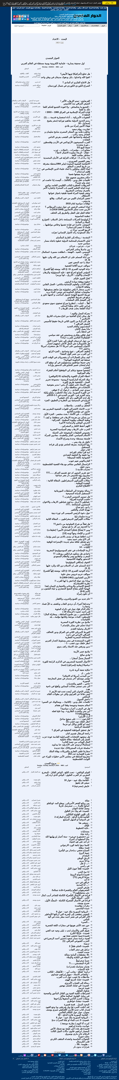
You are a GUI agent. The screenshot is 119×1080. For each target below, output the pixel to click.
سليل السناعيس (35, 232)
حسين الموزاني (35, 640)
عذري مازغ (37, 432)
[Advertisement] (59, 49)
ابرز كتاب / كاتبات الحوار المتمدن (108, 1070)
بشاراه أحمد (36, 529)
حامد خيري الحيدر (35, 669)
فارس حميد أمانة (35, 351)
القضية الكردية (24, 340)
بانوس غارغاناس (35, 357)
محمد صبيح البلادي (34, 362)
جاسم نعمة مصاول (34, 874)
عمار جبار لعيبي (35, 419)
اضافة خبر (35, 1063)
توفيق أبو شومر (35, 353)
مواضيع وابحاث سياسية (22, 85)
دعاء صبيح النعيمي (34, 951)
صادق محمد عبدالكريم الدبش (36, 174)
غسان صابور (36, 160)
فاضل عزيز (37, 198)
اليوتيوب (85, 1056)
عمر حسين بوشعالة (37, 559)
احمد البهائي (36, 496)
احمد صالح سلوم (35, 935)
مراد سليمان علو (35, 982)
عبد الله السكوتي (35, 723)
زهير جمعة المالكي (34, 699)
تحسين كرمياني (35, 785)
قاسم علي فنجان (35, 460)
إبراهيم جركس (36, 268)
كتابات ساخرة (25, 245)
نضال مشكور (36, 1036)
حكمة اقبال (37, 654)
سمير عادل (37, 422)
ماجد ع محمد (36, 855)
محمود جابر (37, 147)
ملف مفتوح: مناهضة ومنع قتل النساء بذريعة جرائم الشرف (21, 595)
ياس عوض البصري (34, 916)
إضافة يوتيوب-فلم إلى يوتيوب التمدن (28, 1064)
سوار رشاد (37, 678)
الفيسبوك (99, 1056)
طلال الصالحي (36, 303)
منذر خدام (37, 229)
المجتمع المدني (24, 397)
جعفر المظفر (36, 249)
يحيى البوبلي (36, 1033)
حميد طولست (36, 637)
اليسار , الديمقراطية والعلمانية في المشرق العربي (22, 465)
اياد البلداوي (36, 871)
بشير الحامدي (36, 106)
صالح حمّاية (37, 425)
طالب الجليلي (36, 927)
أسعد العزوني (36, 142)
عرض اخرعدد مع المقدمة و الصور (108, 1064)
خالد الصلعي (36, 177)
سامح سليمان (36, 131)
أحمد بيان (37, 708)
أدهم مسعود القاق (35, 392)
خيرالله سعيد (36, 475)
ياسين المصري (36, 237)
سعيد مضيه (37, 608)
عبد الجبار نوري (35, 718)
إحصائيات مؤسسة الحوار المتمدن (108, 1067)
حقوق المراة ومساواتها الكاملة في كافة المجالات (21, 126)
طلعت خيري (36, 120)
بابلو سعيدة (37, 779)
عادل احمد (37, 457)
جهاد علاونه (37, 493)
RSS (78, 1056)
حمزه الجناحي (36, 77)
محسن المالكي (36, 256)
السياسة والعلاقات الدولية (21, 149)
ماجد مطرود (36, 490)
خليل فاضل (37, 661)
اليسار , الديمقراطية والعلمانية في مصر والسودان (23, 600)
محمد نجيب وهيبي (35, 251)
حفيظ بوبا (37, 833)
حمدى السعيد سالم (34, 370)
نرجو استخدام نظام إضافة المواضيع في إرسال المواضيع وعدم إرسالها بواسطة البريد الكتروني (91, 1078)
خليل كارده (37, 683)
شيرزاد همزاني (36, 800)
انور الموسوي (36, 553)
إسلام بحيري (36, 533)
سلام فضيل (37, 136)
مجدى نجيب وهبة (35, 501)
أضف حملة (35, 1069)
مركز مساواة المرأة (85, 1063)
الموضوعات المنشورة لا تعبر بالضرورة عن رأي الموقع (102, 1076)
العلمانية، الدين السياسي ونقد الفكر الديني (22, 121)
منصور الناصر (36, 603)
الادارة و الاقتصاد (24, 77)
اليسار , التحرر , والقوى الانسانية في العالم (22, 357)
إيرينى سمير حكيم (35, 1006)
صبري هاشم (36, 960)
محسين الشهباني (35, 192)
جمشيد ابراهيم (36, 331)
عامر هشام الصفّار (35, 882)
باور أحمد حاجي (35, 726)
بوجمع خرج (37, 550)
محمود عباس (36, 340)
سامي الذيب (36, 375)
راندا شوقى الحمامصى (37, 586)
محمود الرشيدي (35, 1046)
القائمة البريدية (60, 1069)
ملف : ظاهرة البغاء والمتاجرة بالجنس (23, 193)
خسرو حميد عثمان (35, 938)
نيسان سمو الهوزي (34, 580)
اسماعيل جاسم (35, 389)
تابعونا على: (108, 1056)
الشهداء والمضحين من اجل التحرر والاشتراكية (21, 655)
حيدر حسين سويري (34, 444)
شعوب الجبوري (35, 844)
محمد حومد (37, 163)
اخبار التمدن (61, 1061)
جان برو (38, 825)
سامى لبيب (37, 212)
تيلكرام (56, 1056)
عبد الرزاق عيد (36, 343)
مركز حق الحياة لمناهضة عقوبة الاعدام (80, 1067)
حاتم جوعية (37, 971)
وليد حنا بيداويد (36, 536)
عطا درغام (37, 209)
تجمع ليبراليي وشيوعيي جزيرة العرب (36, 647)
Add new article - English (30, 1067)
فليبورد (36, 1056)
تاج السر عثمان (35, 598)
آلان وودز (37, 379)
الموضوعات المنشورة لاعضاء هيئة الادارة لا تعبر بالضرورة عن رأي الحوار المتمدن (43, 1078)
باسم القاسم (36, 879)
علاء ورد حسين (36, 506)
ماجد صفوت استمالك (37, 486)
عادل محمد (37, 985)
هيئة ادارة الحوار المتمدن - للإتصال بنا (107, 1066)
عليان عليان (36, 756)
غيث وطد (37, 372)
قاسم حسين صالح (35, 850)
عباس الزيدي (36, 111)
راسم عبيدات (36, 326)
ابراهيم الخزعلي (35, 932)
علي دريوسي (36, 831)
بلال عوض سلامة (35, 616)
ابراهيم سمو (36, 1038)
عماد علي (37, 315)
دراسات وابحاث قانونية (22, 362)
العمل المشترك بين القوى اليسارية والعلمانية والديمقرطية (21, 309)
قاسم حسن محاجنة (34, 274)
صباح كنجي (37, 289)
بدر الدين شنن (36, 308)
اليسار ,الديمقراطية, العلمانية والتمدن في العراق (20, 203)
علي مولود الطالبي (34, 808)
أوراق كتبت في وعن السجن (21, 747)
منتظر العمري (36, 454)
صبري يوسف (36, 895)
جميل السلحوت (35, 998)
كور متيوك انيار (36, 149)
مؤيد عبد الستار (35, 693)
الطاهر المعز (36, 753)
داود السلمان (36, 313)
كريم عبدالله (36, 805)
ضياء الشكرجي (36, 836)
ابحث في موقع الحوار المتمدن (30, 1072)
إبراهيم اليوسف (35, 889)
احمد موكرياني (36, 203)
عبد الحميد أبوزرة (35, 219)
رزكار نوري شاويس (34, 405)
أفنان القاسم (36, 976)
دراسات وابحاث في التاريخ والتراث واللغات (21, 104)
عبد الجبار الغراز (35, 772)
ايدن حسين (37, 526)
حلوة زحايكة (36, 265)
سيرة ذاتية (26, 673)
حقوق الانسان (25, 432)
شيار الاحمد (37, 887)
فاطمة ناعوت (36, 278)
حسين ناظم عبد (35, 865)
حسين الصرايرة (35, 562)
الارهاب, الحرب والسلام (19, 100)
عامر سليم (37, 673)
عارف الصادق (36, 499)
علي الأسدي (36, 117)
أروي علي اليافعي (35, 863)
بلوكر (42, 1056)
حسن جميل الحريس (37, 908)
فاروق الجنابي (36, 990)
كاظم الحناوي (36, 751)
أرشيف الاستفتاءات (59, 1066)
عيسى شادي (36, 556)
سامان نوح (37, 224)
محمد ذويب (37, 291)
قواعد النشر (114, 1069)
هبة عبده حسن (36, 179)
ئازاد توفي (37, 949)
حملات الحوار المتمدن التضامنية (56, 1063)
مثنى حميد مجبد (35, 744)
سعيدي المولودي (35, 284)
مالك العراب (36, 614)
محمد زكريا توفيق (35, 262)
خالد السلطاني (36, 1031)
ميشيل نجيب (36, 509)
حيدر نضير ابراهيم (35, 441)
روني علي (37, 905)
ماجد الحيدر (37, 803)
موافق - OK (109, 3)
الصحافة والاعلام (24, 328)
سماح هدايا (37, 334)
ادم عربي (37, 82)
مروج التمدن (50, 763)
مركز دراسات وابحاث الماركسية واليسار (80, 1061)
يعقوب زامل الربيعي (37, 828)
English (62, 1072)
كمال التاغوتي (36, 814)
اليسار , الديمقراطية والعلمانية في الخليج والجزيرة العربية (23, 233)
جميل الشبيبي (36, 925)
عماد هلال (37, 129)
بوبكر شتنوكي (36, 185)
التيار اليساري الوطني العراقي (36, 632)
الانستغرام (71, 1056)
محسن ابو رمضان (35, 240)
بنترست (49, 1056)
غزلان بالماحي (36, 892)
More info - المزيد (70, 4)
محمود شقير (36, 847)
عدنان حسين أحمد (35, 993)
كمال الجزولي (36, 716)
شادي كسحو (36, 966)
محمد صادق (36, 546)
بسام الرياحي (36, 541)
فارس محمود (36, 435)
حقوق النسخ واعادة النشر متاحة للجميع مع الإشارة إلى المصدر (48, 1076)
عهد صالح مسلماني (38, 594)
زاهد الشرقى (36, 328)
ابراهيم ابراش (36, 272)
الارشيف (62, 1064)
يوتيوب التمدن (87, 1072)
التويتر (92, 1056)
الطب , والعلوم (24, 73)
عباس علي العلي (35, 651)
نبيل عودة (37, 438)
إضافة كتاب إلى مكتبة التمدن (30, 1066)
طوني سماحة (36, 400)
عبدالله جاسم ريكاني (37, 86)
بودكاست (21, 1056)
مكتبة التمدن (87, 1074)
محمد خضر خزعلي (34, 583)
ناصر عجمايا (36, 710)
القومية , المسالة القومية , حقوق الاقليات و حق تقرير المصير (21, 666)
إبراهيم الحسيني (35, 621)
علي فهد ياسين (36, 206)
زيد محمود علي (35, 914)
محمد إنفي (37, 408)
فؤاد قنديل (37, 625)
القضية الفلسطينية (23, 240)
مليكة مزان (37, 611)
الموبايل (28, 1056)
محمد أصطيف (36, 822)
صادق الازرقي (36, 397)
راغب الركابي (36, 480)
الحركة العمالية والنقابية (22, 185)
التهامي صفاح (36, 664)
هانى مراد (37, 675)
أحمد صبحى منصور (34, 157)
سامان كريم (36, 464)
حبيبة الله (37, 943)
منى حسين (37, 429)
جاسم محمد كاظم (35, 321)
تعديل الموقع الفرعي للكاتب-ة (30, 1070)
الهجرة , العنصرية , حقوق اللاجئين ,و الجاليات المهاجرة (22, 543)
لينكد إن (63, 1056)
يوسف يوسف (36, 413)
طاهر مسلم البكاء (35, 103)
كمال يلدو (37, 930)
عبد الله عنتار (36, 876)
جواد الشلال (36, 1044)
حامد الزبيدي (36, 472)
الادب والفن (25, 772)
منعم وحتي (37, 155)
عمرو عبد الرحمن (34, 100)
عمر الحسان (36, 523)
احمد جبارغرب (36, 281)
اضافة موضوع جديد (33, 1061)
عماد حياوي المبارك (37, 74)
